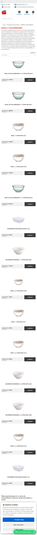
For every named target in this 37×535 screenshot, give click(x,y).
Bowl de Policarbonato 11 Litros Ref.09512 (19, 197)
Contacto (19, 14)
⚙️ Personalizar (18, 529)
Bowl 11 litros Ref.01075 (18, 166)
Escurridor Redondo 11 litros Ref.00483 (18, 260)
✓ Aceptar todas (18, 520)
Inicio (4, 25)
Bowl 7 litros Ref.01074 (18, 135)
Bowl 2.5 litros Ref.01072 (19, 446)
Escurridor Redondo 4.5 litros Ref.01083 (18, 384)
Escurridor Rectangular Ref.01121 (18, 477)
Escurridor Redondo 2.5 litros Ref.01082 (18, 415)
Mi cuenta (27, 14)
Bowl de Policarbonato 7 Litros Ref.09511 (18, 104)
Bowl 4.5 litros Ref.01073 (19, 353)
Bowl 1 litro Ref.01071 (18, 322)
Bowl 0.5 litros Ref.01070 (19, 291)
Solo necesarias (18, 525)
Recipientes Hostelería (13, 25)
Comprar (30, 80)
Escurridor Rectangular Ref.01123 (18, 229)
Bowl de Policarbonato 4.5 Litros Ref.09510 (18, 73)
